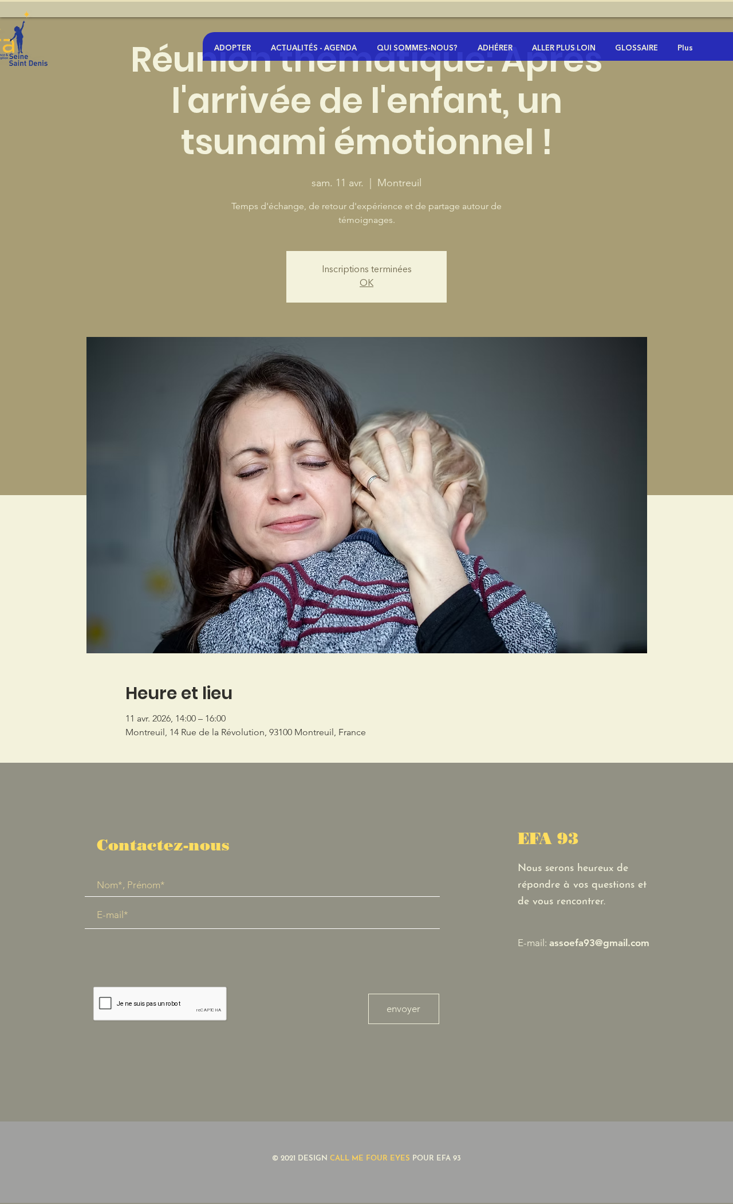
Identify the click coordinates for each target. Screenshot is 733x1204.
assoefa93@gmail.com (599, 942)
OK (366, 283)
